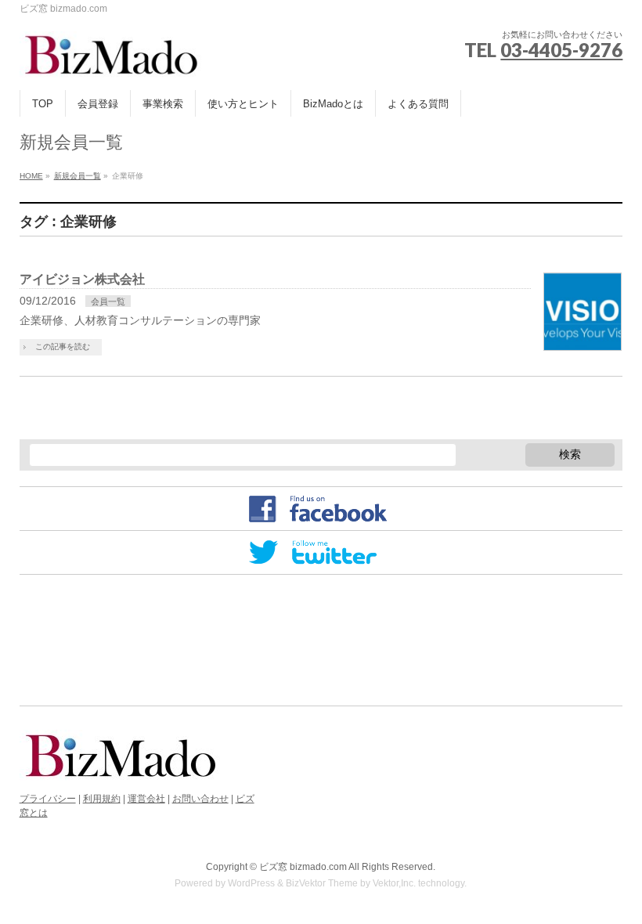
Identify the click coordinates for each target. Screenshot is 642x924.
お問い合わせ (200, 798)
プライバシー (48, 798)
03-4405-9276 (561, 49)
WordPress (251, 883)
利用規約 (102, 798)
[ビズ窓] (111, 60)
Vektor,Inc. (394, 883)
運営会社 (146, 798)
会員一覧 (108, 301)
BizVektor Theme (322, 883)
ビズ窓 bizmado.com (303, 866)
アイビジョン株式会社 (82, 279)
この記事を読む (62, 346)
